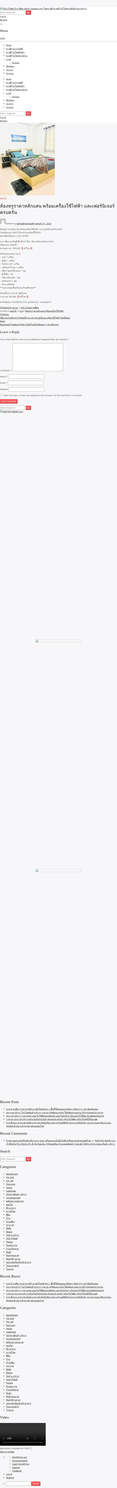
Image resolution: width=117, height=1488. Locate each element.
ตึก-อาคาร (11, 1207)
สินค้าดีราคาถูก (13, 1258)
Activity (9, 70)
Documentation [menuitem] (20, 1460)
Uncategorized (13, 1197)
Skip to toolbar (7, 1451)
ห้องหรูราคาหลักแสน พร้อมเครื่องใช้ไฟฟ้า (44, 311)
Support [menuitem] (16, 1467)
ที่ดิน (8, 1214)
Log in (3, 16)
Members (10, 66)
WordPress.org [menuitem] (19, 1457)
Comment (6, 370)
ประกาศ (10, 1224)
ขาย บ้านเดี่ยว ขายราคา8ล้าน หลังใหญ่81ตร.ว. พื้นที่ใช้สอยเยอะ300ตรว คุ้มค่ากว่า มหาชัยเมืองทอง (52, 1109)
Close (2, 38)
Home (8, 45)
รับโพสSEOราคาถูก (9, 307)
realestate (11, 1190)
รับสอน (9, 1241)
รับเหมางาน (11, 1245)
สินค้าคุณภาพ (12, 1255)
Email (3, 382)
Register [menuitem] (10, 1477)
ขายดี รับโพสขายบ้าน (16, 56)
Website (4, 389)
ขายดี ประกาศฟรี (14, 49)
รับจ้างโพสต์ (12, 1238)
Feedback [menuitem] (17, 1470)
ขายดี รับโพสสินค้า (15, 52)
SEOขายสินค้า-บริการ (16, 1194)
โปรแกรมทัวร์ (12, 1265)
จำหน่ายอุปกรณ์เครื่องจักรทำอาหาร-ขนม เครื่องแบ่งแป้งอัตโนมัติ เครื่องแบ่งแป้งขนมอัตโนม (48, 1140)
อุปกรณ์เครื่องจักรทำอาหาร (18, 1262)
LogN (8, 59)
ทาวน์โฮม (10, 1211)
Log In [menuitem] (9, 1474)
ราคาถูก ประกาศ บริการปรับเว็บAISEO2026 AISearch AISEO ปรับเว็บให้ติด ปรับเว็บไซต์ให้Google (52, 1119)
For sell (9, 1180)
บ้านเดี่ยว (10, 1221)
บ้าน (8, 1218)
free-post (10, 1184)
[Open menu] (1, 24)
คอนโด (3, 198)
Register (3, 20)
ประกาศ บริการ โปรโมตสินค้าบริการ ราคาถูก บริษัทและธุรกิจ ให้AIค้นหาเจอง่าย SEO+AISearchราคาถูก (54, 1112)
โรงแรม (10, 1269)
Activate (10, 73)
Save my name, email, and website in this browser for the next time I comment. (43, 395)
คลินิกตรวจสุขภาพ (14, 1201)
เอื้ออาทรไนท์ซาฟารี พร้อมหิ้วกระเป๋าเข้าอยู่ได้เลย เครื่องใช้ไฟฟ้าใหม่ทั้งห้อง (35, 316)
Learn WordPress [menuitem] (20, 1464)
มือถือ (8, 1228)
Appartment (12, 1174)
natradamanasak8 (25, 223)
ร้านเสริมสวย (12, 1248)
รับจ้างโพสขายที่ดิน (30, 307)
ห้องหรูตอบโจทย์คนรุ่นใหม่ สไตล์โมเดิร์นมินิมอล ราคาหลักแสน (29, 323)
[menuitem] (61, 1483)
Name (4, 376)
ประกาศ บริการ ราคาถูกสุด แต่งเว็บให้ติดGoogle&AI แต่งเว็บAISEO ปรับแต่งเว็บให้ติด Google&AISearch (55, 1115)
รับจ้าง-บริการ (12, 1235)
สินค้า (9, 1252)
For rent (10, 1177)
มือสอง (9, 1231)
